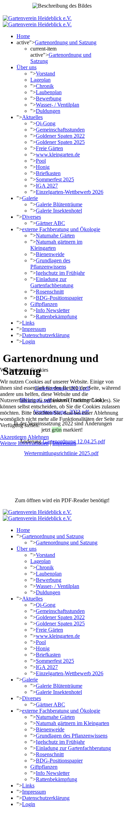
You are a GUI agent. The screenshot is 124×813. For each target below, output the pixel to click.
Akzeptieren (13, 437)
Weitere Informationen (24, 443)
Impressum (64, 443)
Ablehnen (38, 437)
